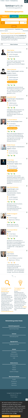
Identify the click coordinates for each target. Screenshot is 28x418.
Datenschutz (14, 385)
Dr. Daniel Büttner (12, 119)
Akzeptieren (6, 416)
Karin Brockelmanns (12, 187)
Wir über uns (14, 381)
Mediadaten (14, 352)
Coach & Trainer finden (14, 329)
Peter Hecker (10, 50)
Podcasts (14, 370)
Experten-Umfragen (14, 372)
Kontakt (14, 379)
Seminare (14, 16)
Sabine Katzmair (11, 69)
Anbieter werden (14, 354)
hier (16, 413)
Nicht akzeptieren (15, 416)
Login (14, 358)
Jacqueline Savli (11, 97)
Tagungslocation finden (14, 344)
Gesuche (7, 0)
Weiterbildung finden (14, 337)
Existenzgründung (14, 0)
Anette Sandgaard (12, 213)
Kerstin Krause (11, 145)
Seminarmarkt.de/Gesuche (7, 311)
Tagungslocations (23, 16)
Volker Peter (10, 160)
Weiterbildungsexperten (9, 29)
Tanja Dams (10, 252)
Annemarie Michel (12, 230)
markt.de (14, 7)
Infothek (2, 0)
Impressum (14, 383)
